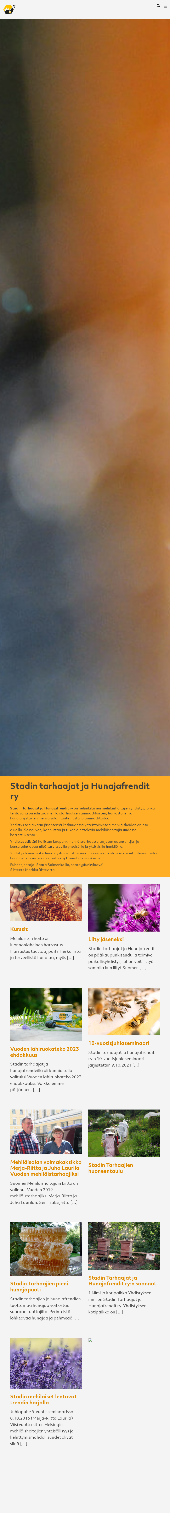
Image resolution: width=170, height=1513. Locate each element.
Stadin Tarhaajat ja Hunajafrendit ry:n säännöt (122, 1280)
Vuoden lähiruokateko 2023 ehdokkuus (44, 1051)
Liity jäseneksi (106, 939)
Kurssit (19, 928)
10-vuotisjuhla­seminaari (118, 1042)
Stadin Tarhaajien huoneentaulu (110, 1167)
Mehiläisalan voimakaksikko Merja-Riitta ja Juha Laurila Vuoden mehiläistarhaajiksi (45, 1167)
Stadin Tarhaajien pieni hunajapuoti (39, 1286)
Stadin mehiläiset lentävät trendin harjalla (43, 1399)
